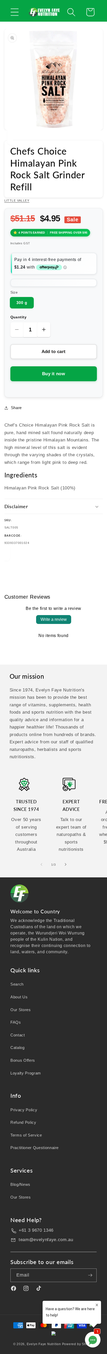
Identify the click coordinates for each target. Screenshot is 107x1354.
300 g (22, 302)
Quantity (18, 317)
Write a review (54, 619)
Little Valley (17, 200)
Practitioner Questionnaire (34, 1147)
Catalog (17, 1047)
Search (17, 984)
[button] (14, 12)
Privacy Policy (23, 1110)
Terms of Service (26, 1135)
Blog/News (20, 1184)
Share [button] (16, 407)
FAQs (15, 1022)
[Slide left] (41, 864)
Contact (17, 1035)
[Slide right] (65, 864)
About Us (19, 997)
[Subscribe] (90, 1275)
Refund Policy (23, 1122)
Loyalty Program (25, 1073)
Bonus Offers (22, 1060)
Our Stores (20, 1009)
